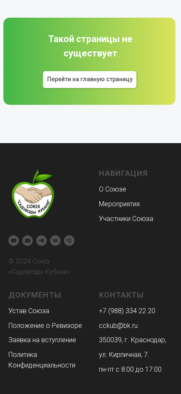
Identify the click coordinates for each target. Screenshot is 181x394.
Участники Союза (126, 219)
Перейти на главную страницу (90, 79)
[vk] (55, 240)
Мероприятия (119, 204)
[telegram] (41, 240)
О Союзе (112, 189)
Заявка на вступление (42, 340)
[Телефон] (69, 240)
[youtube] (13, 240)
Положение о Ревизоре (45, 326)
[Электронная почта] (27, 240)
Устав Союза (28, 311)
